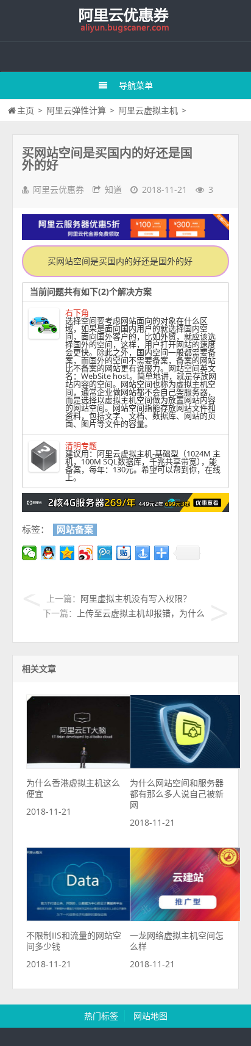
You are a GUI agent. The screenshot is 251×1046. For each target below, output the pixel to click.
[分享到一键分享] (142, 553)
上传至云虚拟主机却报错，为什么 (141, 613)
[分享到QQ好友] (48, 553)
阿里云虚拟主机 (148, 110)
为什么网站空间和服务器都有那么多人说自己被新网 (177, 793)
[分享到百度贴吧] (124, 553)
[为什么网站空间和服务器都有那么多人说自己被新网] (185, 765)
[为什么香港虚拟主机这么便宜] (81, 765)
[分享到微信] (29, 553)
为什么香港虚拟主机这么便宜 (73, 788)
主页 (25, 110)
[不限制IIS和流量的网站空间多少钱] (81, 918)
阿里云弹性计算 (76, 110)
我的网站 (125, 20)
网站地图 (150, 1016)
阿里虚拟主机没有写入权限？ (135, 598)
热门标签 (101, 1016)
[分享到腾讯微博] (105, 553)
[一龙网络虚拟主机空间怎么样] (185, 918)
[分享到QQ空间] (67, 553)
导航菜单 (136, 85)
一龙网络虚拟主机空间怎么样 (177, 940)
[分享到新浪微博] (86, 553)
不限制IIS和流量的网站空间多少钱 (73, 940)
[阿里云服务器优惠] (125, 508)
